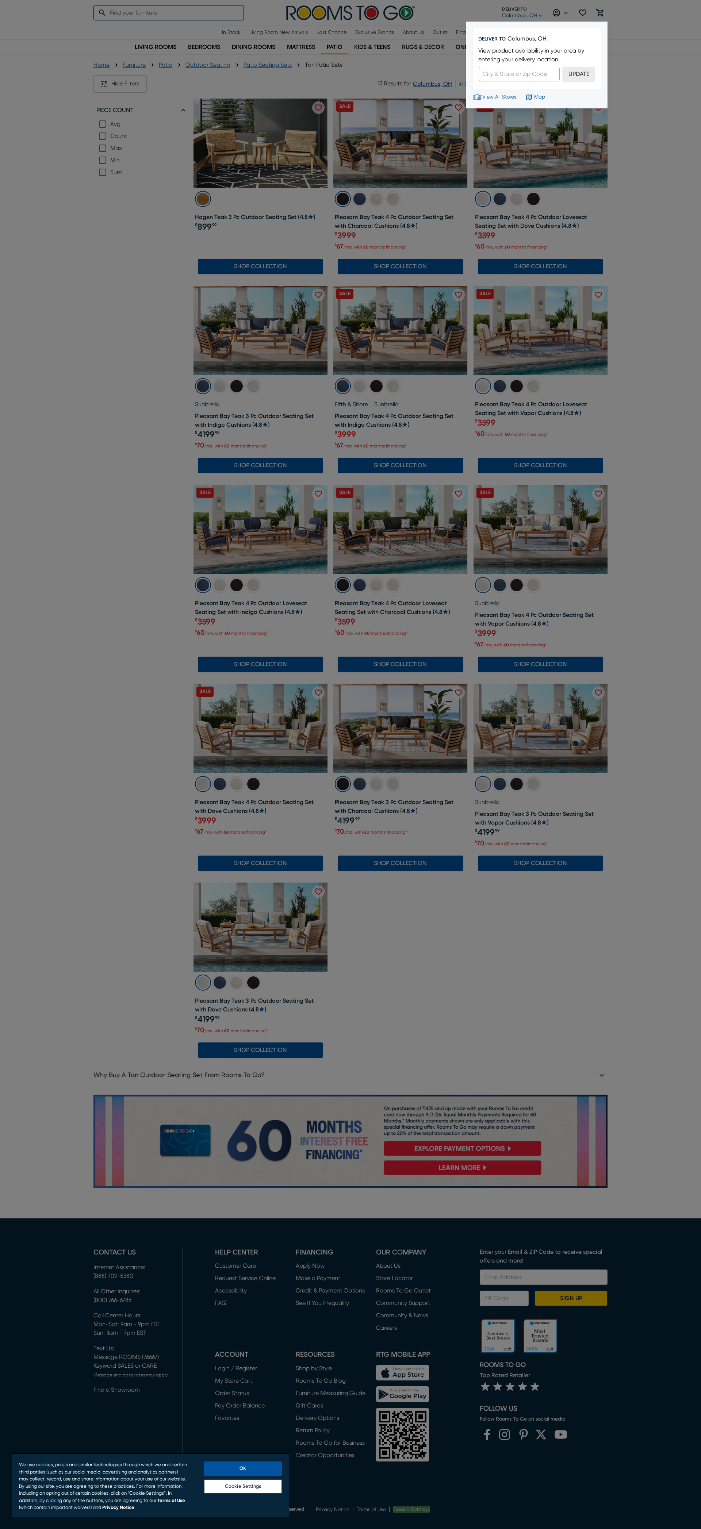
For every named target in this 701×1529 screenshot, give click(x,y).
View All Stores (499, 97)
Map (539, 97)
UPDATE (578, 74)
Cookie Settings (243, 1486)
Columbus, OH (527, 39)
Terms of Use (171, 1500)
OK (243, 1468)
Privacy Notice (118, 1507)
